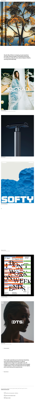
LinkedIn (9, 397)
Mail (4, 397)
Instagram (6, 397)
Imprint (14, 395)
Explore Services (6, 371)
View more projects (6, 348)
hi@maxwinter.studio (5, 389)
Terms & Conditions (10, 395)
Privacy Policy (6, 395)
